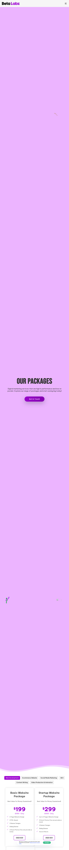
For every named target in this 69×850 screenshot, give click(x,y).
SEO (61, 778)
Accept (47, 842)
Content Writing (22, 782)
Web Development (12, 778)
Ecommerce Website (29, 778)
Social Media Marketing (49, 778)
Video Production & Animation (42, 782)
